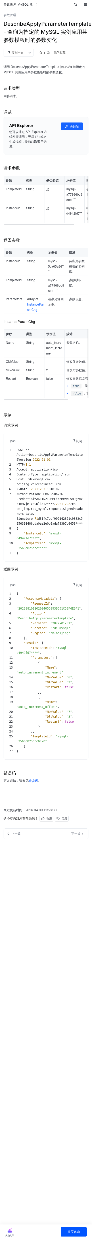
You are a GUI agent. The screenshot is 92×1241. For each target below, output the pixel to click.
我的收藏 (59, 52)
